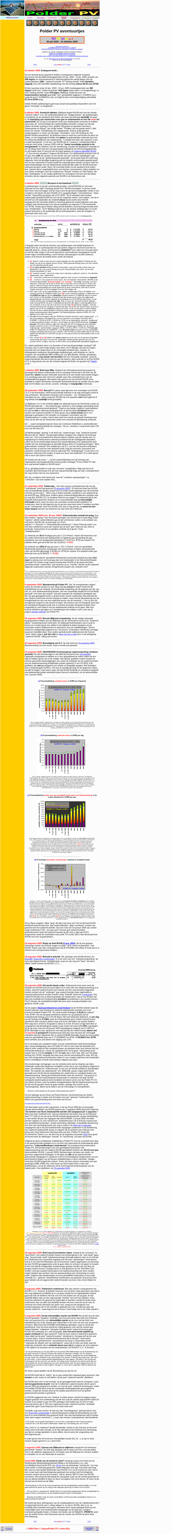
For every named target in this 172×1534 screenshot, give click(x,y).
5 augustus (87, 994)
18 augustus (85, 654)
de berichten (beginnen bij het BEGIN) (62, 47)
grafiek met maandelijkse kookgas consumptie (62, 54)
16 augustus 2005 (86, 643)
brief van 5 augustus (82, 1125)
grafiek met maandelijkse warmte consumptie (62, 53)
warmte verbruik (38, 612)
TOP (2, 1530)
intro (69, 64)
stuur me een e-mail (68, 634)
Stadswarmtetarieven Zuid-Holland (53, 1008)
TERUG (9, 1528)
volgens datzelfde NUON (85, 151)
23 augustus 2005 (62, 1168)
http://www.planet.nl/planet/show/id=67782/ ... (38, 1103)
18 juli (58, 1465)
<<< (35, 64)
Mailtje (94, 361)
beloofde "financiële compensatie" (40, 959)
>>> (89, 64)
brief (85, 1134)
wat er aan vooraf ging (62, 46)
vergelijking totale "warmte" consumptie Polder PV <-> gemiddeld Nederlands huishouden (62, 56)
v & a (55, 64)
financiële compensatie (39, 1413)
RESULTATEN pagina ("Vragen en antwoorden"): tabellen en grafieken (62, 49)
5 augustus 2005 (62, 488)
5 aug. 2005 (69, 943)
